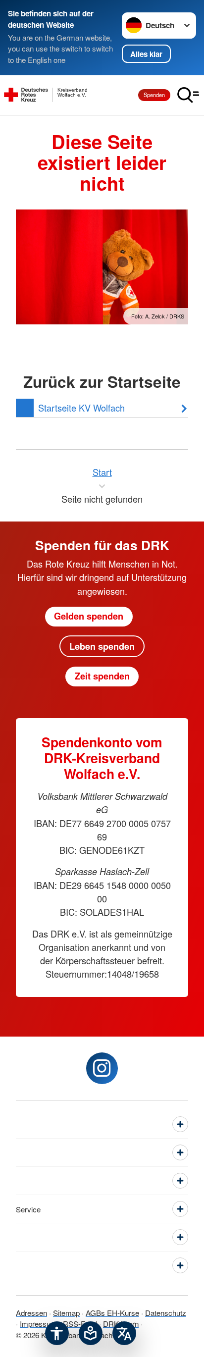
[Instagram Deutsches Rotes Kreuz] (102, 1068)
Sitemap (66, 1312)
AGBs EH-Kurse (112, 1312)
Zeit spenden (102, 676)
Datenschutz (165, 1312)
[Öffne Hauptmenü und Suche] (188, 95)
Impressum (38, 1323)
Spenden (154, 95)
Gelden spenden (88, 616)
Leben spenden (102, 646)
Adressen (31, 1312)
